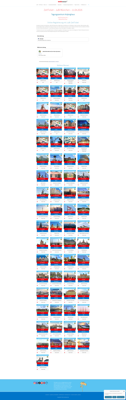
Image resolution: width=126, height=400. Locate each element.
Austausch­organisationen (68, 4)
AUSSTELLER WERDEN (54, 394)
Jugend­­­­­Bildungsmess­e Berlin (56, 102)
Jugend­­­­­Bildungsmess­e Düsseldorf (83, 119)
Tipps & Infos (76, 4)
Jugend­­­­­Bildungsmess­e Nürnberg (70, 254)
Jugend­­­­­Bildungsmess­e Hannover (70, 170)
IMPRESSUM (61, 394)
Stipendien (60, 4)
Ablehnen (114, 397)
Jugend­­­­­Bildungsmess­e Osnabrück (70, 288)
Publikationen (83, 4)
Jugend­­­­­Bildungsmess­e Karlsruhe (83, 187)
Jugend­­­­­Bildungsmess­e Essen (42, 102)
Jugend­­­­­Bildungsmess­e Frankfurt (83, 68)
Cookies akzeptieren (108, 397)
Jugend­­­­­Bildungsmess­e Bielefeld (56, 254)
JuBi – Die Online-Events (42, 68)
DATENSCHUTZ (67, 394)
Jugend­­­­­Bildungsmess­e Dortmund (42, 338)
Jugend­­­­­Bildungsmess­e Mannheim (70, 119)
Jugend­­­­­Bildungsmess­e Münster (56, 187)
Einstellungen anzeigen (120, 397)
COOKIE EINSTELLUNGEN (76, 394)
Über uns (45, 4)
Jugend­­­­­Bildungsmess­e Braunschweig (70, 68)
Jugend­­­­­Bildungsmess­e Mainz (42, 237)
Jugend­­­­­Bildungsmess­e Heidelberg (70, 237)
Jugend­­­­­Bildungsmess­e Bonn (56, 170)
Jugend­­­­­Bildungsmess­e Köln (42, 119)
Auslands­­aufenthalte (52, 4)
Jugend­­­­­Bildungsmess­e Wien (56, 136)
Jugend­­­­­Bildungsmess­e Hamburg (83, 170)
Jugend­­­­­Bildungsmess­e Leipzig (83, 271)
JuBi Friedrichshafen (83, 338)
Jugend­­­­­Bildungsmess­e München (70, 136)
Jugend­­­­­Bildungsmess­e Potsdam (83, 136)
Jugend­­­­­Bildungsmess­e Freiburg (70, 271)
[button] (123, 391)
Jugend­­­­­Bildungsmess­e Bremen (83, 102)
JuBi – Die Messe (39, 4)
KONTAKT (47, 394)
